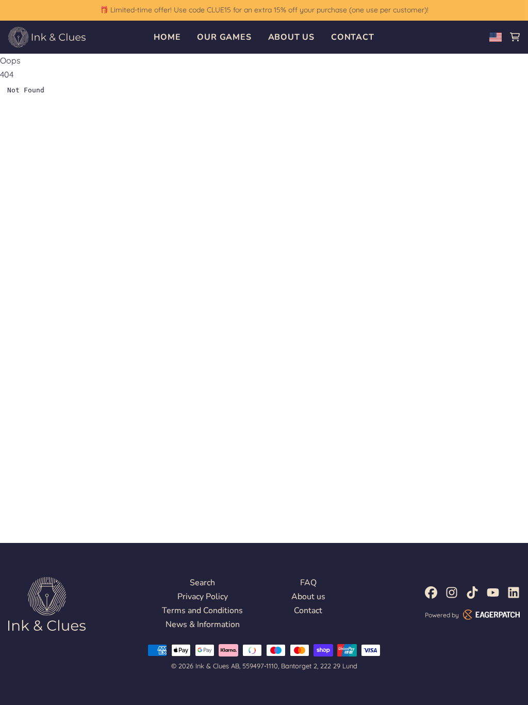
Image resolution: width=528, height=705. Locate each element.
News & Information (203, 624)
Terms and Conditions (202, 610)
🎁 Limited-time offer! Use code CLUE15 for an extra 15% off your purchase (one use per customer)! (264, 9)
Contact (352, 37)
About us (291, 37)
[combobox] (495, 37)
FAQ (308, 582)
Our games (224, 37)
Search (202, 582)
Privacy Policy (202, 596)
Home (167, 37)
